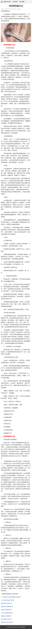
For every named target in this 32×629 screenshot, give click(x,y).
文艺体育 (15, 1)
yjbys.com (19, 627)
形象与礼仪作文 (5, 622)
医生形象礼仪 (4, 603)
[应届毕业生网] (1, 2)
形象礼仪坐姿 (4, 609)
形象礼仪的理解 (5, 606)
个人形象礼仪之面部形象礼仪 (9, 597)
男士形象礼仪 (4, 619)
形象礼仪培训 (4, 616)
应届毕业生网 (7, 1)
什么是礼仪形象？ (6, 600)
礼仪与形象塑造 (5, 613)
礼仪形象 (21, 1)
